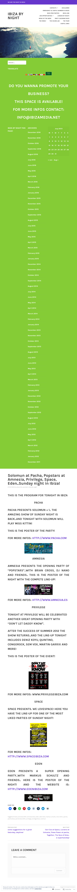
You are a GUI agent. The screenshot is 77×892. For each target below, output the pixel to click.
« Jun (50, 160)
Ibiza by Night (15, 16)
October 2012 (33, 407)
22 (49, 150)
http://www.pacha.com (49, 538)
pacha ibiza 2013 (20, 819)
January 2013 (33, 390)
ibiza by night (33, 487)
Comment (59, 870)
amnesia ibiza (31, 817)
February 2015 (33, 253)
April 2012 (32, 440)
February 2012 (33, 451)
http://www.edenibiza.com (28, 789)
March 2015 (32, 248)
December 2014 (34, 264)
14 (68, 141)
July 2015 (31, 226)
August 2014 (33, 286)
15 (49, 145)
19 (61, 145)
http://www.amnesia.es (50, 600)
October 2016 (33, 143)
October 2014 (33, 275)
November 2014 (34, 270)
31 (55, 154)
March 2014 (33, 314)
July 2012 (31, 423)
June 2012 (32, 429)
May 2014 (32, 303)
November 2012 (34, 401)
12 (61, 141)
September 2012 (34, 412)
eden (37, 817)
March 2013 (32, 379)
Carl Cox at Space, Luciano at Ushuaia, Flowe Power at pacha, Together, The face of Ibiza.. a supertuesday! (56, 833)
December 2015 (34, 198)
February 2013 (33, 385)
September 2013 (34, 346)
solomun (43, 819)
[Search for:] (17, 63)
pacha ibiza (11, 819)
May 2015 (31, 237)
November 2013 (34, 336)
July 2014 (31, 292)
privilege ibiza (36, 819)
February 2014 (33, 319)
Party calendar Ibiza (62, 18)
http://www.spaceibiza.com (28, 756)
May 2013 (31, 369)
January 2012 (33, 456)
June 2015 (32, 231)
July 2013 (31, 358)
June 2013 (32, 363)
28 (68, 150)
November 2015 (34, 204)
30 (52, 154)
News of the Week (45, 18)
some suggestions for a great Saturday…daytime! (20, 830)
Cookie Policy (38, 888)
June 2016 (32, 165)
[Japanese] (41, 75)
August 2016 (33, 154)
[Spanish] (26, 75)
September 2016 (34, 149)
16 (52, 145)
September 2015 (34, 215)
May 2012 (31, 434)
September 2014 (34, 281)
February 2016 (33, 187)
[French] (36, 75)
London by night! (63, 16)
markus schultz (51, 817)
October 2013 (33, 341)
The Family (42, 21)
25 (59, 150)
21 (68, 145)
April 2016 (32, 176)
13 (65, 141)
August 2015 (33, 220)
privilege (28, 819)
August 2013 (33, 352)
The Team (66, 21)
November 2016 (34, 138)
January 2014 (33, 325)
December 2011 (34, 462)
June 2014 (32, 297)
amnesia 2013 (22, 817)
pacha (65, 817)
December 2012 (34, 396)
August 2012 (33, 418)
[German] (34, 75)
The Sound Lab (55, 21)
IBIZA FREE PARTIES (53, 13)
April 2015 (32, 242)
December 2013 (34, 330)
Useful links (64, 23)
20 (65, 145)
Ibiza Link (19, 487)
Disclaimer (65, 8)
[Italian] (29, 75)
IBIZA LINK (66, 13)
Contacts (53, 8)
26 (62, 150)
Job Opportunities (45, 16)
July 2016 (31, 160)
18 (59, 145)
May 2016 (31, 171)
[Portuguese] (39, 75)
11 (58, 141)
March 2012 (32, 445)
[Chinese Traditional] (44, 75)
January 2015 (33, 259)
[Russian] (31, 75)
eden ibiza (42, 817)
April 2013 (32, 374)
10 (55, 141)
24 (55, 150)
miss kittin (59, 817)
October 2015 (33, 209)
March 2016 (32, 182)
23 (52, 150)
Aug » (56, 160)
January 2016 (33, 193)
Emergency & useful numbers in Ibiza (56, 10)
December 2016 (34, 132)
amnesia (14, 817)
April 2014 (32, 308)
